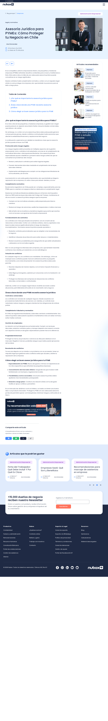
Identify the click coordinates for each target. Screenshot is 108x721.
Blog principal (11, 13)
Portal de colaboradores (12, 549)
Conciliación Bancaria (11, 545)
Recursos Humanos (10, 541)
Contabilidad (7, 530)
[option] (21, 471)
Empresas (20, 13)
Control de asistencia (10, 553)
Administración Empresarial (90, 14)
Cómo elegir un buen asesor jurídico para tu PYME (32, 111)
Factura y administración (11, 534)
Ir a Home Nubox (10, 1)
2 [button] (93, 485)
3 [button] (97, 485)
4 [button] (100, 485)
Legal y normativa (11, 22)
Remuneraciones (9, 538)
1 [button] (90, 485)
